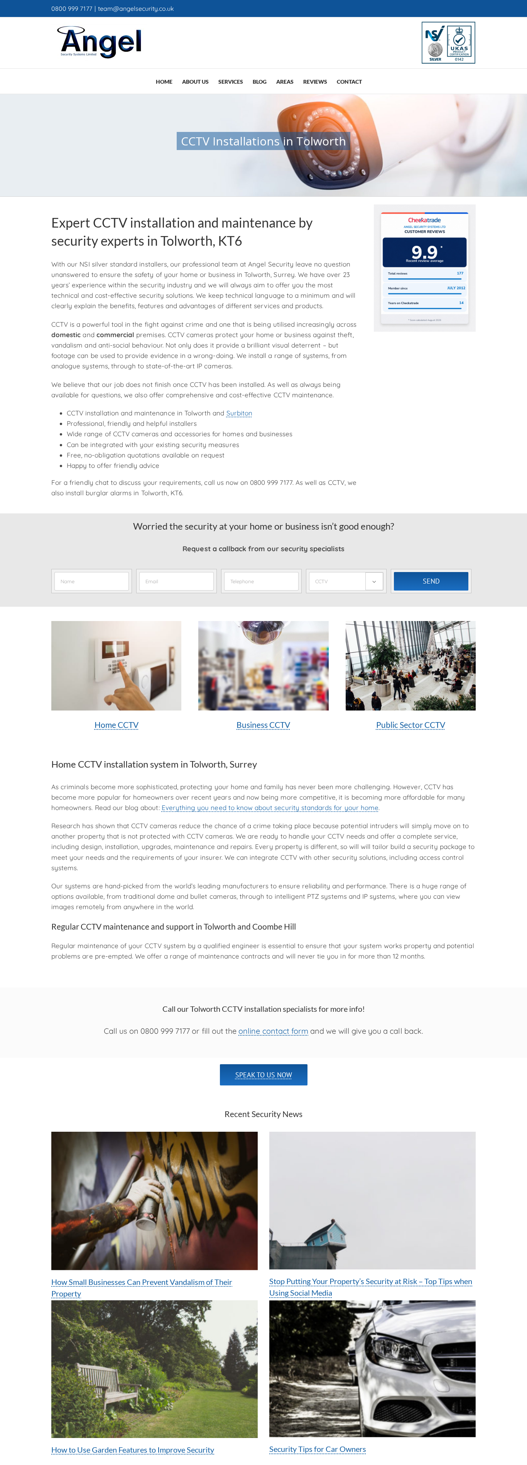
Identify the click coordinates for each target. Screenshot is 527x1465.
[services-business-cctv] (263, 624)
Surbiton (239, 413)
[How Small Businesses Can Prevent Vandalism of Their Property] (154, 1201)
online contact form (273, 1031)
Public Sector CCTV (410, 724)
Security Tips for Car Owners (317, 1448)
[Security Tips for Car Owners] (372, 1369)
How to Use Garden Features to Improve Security (132, 1449)
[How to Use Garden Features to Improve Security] (154, 1369)
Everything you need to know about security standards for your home (270, 807)
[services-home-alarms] (116, 624)
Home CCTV (117, 724)
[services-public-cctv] (411, 624)
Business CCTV (263, 724)
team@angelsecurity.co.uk (136, 8)
